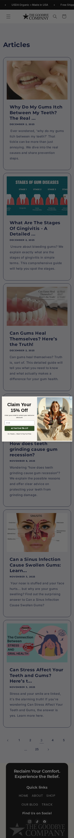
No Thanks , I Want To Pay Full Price (19, 434)
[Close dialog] (70, 398)
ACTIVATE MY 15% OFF (19, 428)
